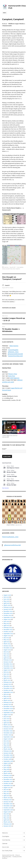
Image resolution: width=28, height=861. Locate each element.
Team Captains (16, 268)
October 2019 (7, 735)
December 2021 (8, 686)
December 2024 (8, 629)
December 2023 (8, 647)
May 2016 (6, 818)
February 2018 (8, 775)
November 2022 (8, 666)
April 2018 (6, 771)
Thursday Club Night (12, 476)
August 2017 (7, 787)
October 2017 (7, 783)
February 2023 (8, 660)
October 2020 (7, 710)
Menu (4, 12)
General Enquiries (13, 350)
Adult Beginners (14, 378)
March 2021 (7, 700)
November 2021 (8, 688)
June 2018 (6, 767)
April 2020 (6, 722)
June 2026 (6, 599)
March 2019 (7, 749)
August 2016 (7, 812)
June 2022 (6, 674)
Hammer (6, 267)
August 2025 (7, 619)
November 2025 (8, 613)
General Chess (9, 268)
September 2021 (8, 692)
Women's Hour (12, 374)
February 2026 (8, 607)
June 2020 (6, 718)
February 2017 (8, 799)
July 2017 (6, 789)
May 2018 (6, 769)
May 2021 (6, 696)
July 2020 (6, 716)
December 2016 (8, 803)
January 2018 (7, 777)
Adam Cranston (13, 345)
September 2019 (8, 737)
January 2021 (7, 704)
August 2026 (7, 595)
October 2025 (7, 615)
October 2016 (7, 807)
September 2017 (8, 785)
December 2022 (8, 664)
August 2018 (7, 763)
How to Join (5, 847)
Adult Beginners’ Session (13, 468)
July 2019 (6, 741)
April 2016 (6, 820)
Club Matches (6, 840)
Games (3, 268)
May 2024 (6, 639)
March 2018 (7, 773)
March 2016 (7, 822)
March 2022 (7, 680)
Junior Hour (11, 376)
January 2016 (7, 826)
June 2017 (6, 791)
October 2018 (7, 759)
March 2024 (7, 643)
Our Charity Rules (7, 850)
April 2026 (7, 603)
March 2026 (7, 605)
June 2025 (6, 621)
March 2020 (7, 724)
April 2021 (6, 698)
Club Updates (20, 267)
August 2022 (7, 670)
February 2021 (8, 702)
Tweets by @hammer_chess (10, 537)
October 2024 (7, 631)
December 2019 (8, 731)
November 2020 (8, 708)
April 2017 (6, 795)
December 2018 (8, 755)
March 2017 (7, 797)
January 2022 (7, 684)
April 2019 (6, 747)
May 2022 (6, 676)
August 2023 (7, 650)
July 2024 (6, 637)
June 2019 (6, 743)
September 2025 (8, 617)
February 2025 (8, 627)
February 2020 (8, 726)
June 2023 (6, 654)
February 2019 (8, 751)
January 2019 (7, 753)
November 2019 (8, 733)
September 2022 (8, 668)
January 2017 (7, 801)
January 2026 (7, 609)
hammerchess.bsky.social (15, 356)
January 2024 (7, 645)
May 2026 (6, 601)
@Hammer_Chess (13, 352)
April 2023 (6, 658)
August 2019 (7, 739)
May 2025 (6, 623)
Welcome (5, 833)
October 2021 (7, 690)
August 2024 (7, 635)
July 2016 (6, 814)
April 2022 (6, 678)
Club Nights (5, 836)
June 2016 (6, 816)
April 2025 (6, 625)
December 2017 (8, 779)
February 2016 (8, 824)
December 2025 (8, 611)
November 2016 (8, 805)
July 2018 (6, 765)
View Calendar (5, 488)
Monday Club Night (11, 472)
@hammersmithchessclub (15, 354)
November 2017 (8, 781)
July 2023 (6, 652)
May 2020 (6, 720)
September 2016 (8, 810)
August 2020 (7, 714)
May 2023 (6, 656)
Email (4, 449)
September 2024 (8, 633)
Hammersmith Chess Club (8, 855)
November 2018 (8, 757)
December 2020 (8, 706)
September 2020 (8, 712)
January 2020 (7, 728)
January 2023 (7, 662)
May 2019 (6, 745)
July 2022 (6, 672)
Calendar (4, 843)
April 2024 (6, 641)
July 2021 (6, 694)
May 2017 (6, 793)
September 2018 (8, 761)
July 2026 (6, 597)
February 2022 (8, 682)
